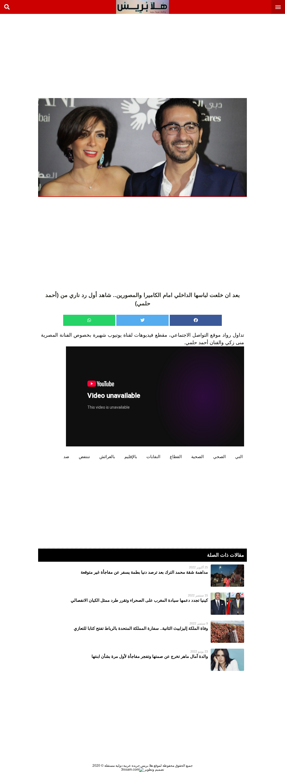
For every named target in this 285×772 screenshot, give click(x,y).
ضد (66, 456)
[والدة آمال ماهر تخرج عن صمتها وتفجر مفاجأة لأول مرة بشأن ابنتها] (142, 660)
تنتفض (84, 456)
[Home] (142, 7)
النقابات (153, 456)
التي (239, 456)
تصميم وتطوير (154, 769)
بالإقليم (130, 456)
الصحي (219, 456)
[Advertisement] (243, 55)
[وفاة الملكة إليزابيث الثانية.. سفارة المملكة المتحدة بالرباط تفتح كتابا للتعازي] (142, 632)
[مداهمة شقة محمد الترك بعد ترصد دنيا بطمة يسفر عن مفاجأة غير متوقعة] (142, 575)
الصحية (197, 456)
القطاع (176, 456)
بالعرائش (107, 456)
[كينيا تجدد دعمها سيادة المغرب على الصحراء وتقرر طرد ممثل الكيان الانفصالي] (142, 604)
